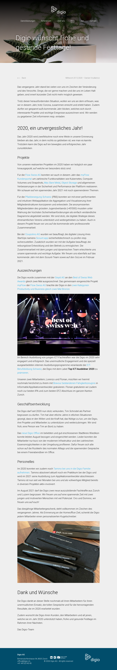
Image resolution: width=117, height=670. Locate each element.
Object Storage (69, 182)
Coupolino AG (32, 234)
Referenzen (46, 21)
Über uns (61, 21)
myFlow (21, 285)
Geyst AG (60, 277)
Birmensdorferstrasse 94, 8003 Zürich (32, 659)
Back (24, 78)
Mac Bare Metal (52, 182)
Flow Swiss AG (33, 175)
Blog (72, 21)
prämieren (22, 372)
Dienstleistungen (28, 21)
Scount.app (42, 238)
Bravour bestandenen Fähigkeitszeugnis (74, 383)
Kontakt (93, 21)
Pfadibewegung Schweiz (38, 197)
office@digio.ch (23, 661)
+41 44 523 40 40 (24, 663)
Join (82, 21)
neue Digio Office (31, 433)
